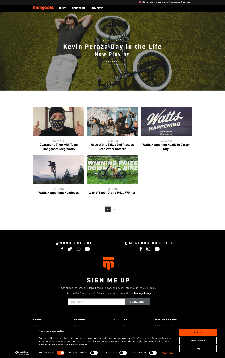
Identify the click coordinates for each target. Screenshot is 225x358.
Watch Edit (112, 61)
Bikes (62, 8)
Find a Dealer (162, 2)
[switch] (94, 353)
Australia (175, 2)
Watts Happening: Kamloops (58, 192)
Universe (96, 8)
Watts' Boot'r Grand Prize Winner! (112, 192)
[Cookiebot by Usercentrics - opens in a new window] (22, 353)
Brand (150, 2)
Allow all (198, 332)
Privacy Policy (142, 293)
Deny (198, 348)
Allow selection (198, 340)
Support (186, 2)
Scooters (78, 8)
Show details (167, 353)
